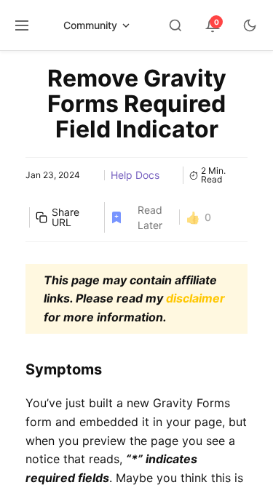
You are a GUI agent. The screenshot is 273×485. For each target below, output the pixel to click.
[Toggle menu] (21, 25)
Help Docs (135, 175)
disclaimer (195, 298)
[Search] (175, 25)
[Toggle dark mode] (250, 25)
